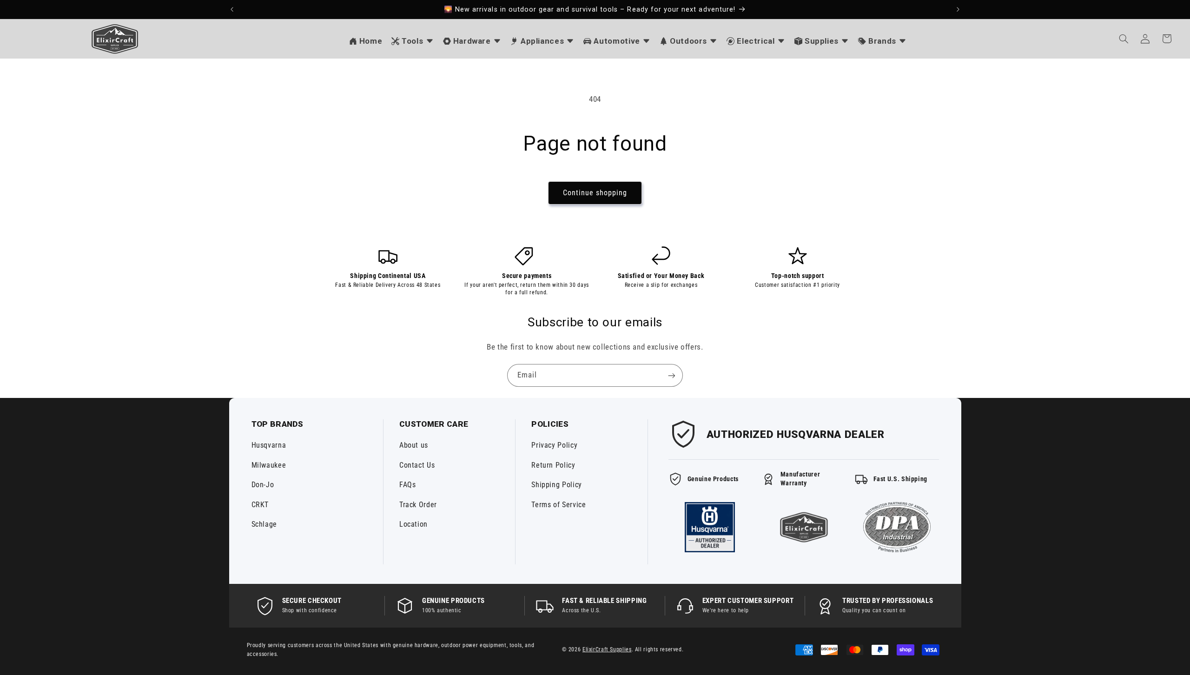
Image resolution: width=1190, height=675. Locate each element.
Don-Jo (262, 484)
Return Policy (553, 465)
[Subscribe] (671, 375)
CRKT (260, 504)
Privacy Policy (554, 445)
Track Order (418, 504)
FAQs (407, 484)
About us (413, 445)
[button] (1123, 38)
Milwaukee (268, 465)
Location (413, 524)
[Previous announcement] (232, 9)
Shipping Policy (556, 484)
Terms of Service (558, 504)
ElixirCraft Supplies (607, 649)
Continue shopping (595, 192)
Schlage (264, 524)
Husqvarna (268, 445)
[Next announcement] (958, 9)
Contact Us (417, 465)
